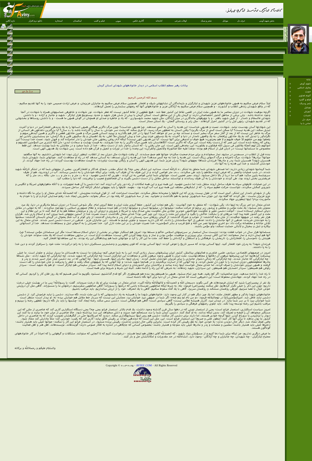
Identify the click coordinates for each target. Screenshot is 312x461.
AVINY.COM (144, 365)
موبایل (307, 107)
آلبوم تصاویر (305, 95)
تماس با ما (305, 123)
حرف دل (306, 119)
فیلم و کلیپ (305, 99)
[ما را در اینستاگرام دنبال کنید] (16, 26)
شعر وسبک (305, 103)
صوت (308, 91)
